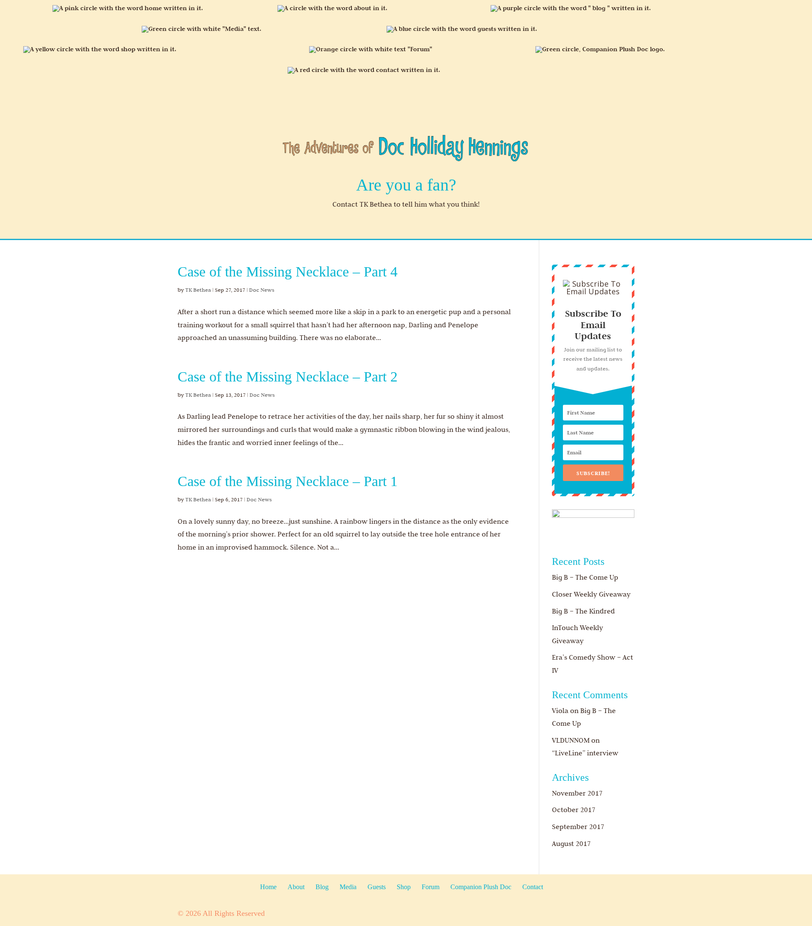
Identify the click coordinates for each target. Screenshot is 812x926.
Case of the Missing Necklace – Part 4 (288, 271)
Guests (377, 886)
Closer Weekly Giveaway (591, 594)
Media (348, 886)
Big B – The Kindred (583, 611)
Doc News (261, 289)
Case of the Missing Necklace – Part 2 (288, 376)
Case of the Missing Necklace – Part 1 (288, 481)
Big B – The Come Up (585, 577)
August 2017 (571, 843)
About (296, 886)
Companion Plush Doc (480, 886)
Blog (322, 886)
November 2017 (577, 793)
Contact (532, 886)
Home (268, 886)
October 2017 (573, 809)
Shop (404, 886)
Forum (430, 886)
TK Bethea (198, 289)
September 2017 (578, 826)
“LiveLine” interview (585, 753)
